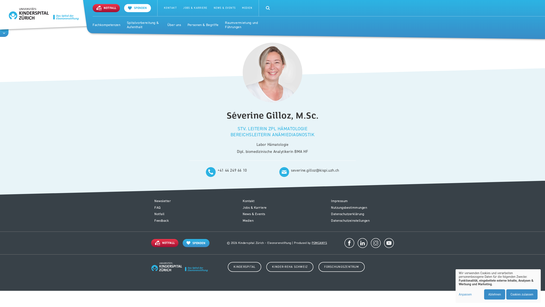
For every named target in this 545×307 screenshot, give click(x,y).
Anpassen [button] (465, 295)
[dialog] (498, 286)
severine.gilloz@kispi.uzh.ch (315, 170)
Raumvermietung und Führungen (241, 25)
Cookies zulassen (522, 294)
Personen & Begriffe (203, 25)
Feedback (161, 220)
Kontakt (170, 8)
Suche (267, 8)
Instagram (376, 243)
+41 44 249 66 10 (232, 170)
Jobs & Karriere (195, 8)
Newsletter (162, 201)
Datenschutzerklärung (347, 214)
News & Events (225, 8)
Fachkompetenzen (106, 25)
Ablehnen (494, 294)
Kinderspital (244, 267)
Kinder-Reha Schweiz (290, 267)
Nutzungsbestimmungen (349, 207)
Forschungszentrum (341, 267)
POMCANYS (319, 243)
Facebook (349, 243)
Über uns (174, 25)
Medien (247, 8)
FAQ (157, 207)
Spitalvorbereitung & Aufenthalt (143, 25)
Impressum (339, 201)
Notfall (159, 214)
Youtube (389, 243)
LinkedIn (362, 243)
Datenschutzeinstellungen (350, 220)
